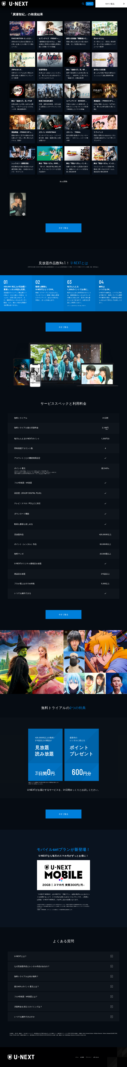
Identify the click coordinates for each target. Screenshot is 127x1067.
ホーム (77, 1057)
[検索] (83, 4)
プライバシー (88, 1057)
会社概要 (82, 1057)
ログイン (89, 4)
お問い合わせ (96, 1057)
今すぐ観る (110, 3)
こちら (41, 473)
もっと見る (63, 181)
